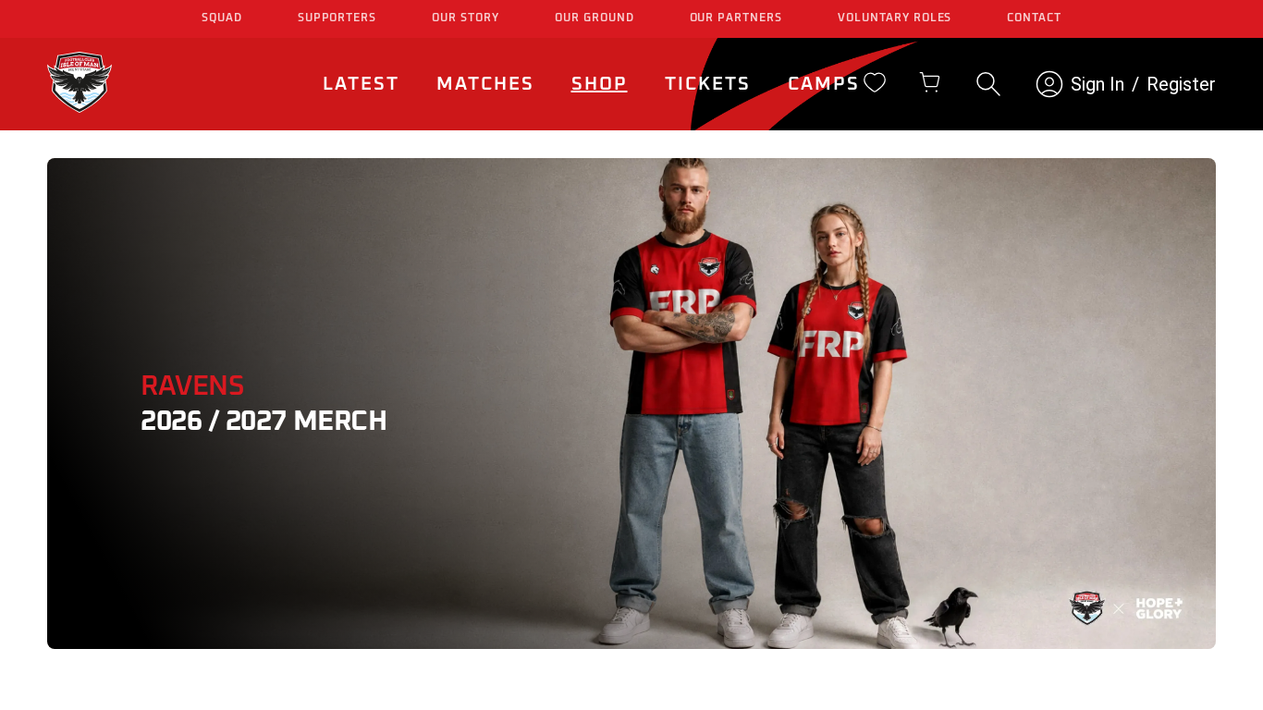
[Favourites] (875, 82)
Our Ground (594, 18)
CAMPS (824, 84)
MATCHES (485, 84)
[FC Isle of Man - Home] (79, 107)
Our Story (465, 18)
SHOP (599, 84)
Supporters (337, 18)
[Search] (988, 84)
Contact (1034, 18)
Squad (222, 18)
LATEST (361, 84)
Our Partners (736, 18)
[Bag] (930, 82)
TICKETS (708, 84)
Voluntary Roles (894, 18)
